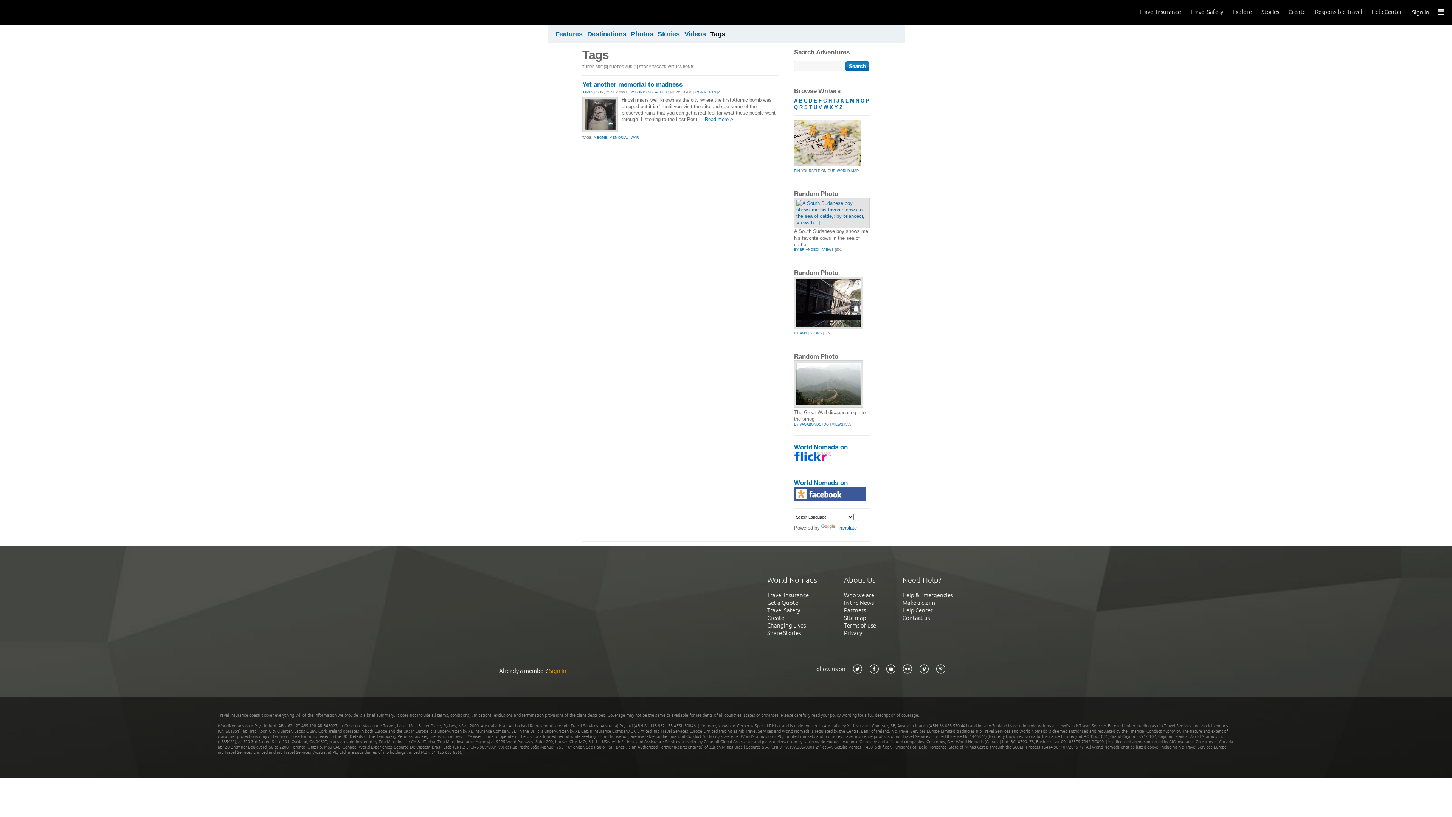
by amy (800, 333)
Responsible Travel (1338, 12)
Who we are (859, 595)
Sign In (1420, 12)
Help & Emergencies (928, 595)
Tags (717, 34)
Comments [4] (708, 92)
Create (1297, 12)
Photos (642, 34)
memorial (619, 138)
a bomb (600, 138)
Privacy (853, 633)
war (635, 138)
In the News (859, 603)
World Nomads (39, 12)
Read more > (719, 119)
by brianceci (806, 250)
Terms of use (860, 625)
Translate (846, 528)
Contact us (916, 618)
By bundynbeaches (648, 92)
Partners (855, 610)
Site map (855, 618)
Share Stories (784, 633)
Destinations (607, 34)
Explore (1242, 12)
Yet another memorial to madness (632, 84)
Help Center (1387, 12)
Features (569, 34)
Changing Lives (786, 625)
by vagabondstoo (811, 424)
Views (828, 250)
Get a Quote (782, 603)
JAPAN (587, 92)
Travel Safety (1206, 12)
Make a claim (919, 603)
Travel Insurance (1160, 12)
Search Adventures (822, 52)
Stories (1270, 12)
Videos (695, 34)
